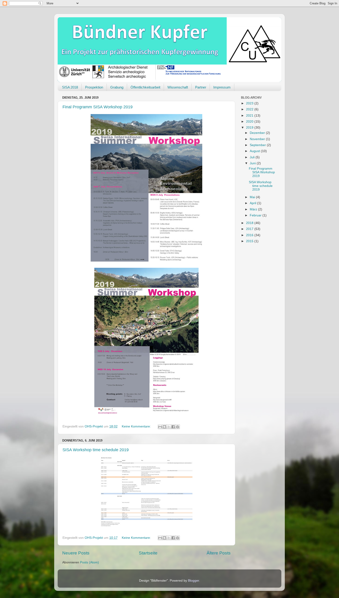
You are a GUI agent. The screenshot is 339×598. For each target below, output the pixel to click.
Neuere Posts (75, 553)
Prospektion (94, 87)
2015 (250, 241)
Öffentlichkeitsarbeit (145, 87)
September (258, 145)
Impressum (222, 87)
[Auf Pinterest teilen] (177, 426)
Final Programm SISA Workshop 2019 (97, 107)
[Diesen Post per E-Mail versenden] (160, 426)
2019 (250, 127)
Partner (200, 87)
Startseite (148, 553)
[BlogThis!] (164, 426)
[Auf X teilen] (169, 426)
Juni (253, 163)
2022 (250, 109)
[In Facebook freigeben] (173, 426)
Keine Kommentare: (137, 426)
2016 (250, 235)
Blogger (193, 580)
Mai (253, 197)
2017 (250, 229)
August (255, 151)
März (254, 209)
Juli (253, 157)
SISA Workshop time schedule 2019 (95, 450)
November (258, 139)
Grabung (116, 87)
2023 (250, 103)
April (253, 203)
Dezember (258, 133)
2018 (250, 223)
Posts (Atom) (89, 562)
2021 (250, 115)
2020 (250, 121)
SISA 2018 (70, 87)
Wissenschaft (177, 87)
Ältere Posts (219, 553)
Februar (256, 215)
